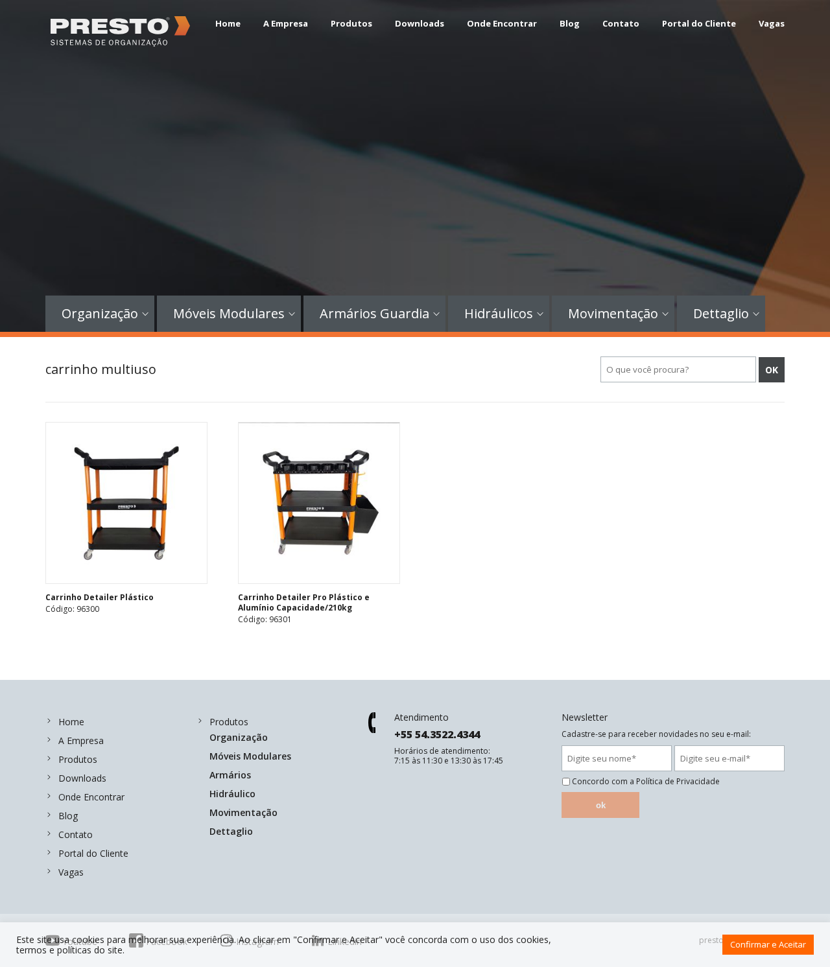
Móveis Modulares (229, 314)
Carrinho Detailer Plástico (99, 597)
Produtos (351, 23)
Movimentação (613, 314)
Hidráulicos (498, 314)
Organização (100, 314)
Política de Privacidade (678, 781)
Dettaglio (721, 314)
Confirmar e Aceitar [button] (768, 944)
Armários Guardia (374, 314)
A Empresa (285, 23)
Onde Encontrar (502, 23)
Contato (620, 23)
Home (228, 23)
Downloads (419, 23)
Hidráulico (232, 793)
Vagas (772, 23)
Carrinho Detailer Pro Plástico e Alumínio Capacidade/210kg (304, 602)
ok (601, 805)
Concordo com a (646, 782)
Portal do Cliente (699, 23)
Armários (230, 775)
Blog (570, 23)
